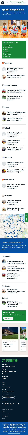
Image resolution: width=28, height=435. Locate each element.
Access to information (7, 409)
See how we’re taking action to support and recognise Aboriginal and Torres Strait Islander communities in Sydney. (14, 431)
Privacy (3, 411)
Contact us (5, 376)
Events (3, 384)
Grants (4, 374)
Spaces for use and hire (9, 371)
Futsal (6, 49)
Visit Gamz (7, 318)
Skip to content (4, 1)
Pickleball (7, 53)
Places (4, 369)
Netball (6, 51)
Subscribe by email (8, 397)
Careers (4, 389)
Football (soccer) (9, 47)
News (3, 382)
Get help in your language (8, 392)
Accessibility (5, 416)
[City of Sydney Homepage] (2, 2)
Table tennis (8, 54)
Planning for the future (8, 367)
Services (4, 364)
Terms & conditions (6, 414)
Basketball (7, 46)
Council (4, 378)
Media (3, 418)
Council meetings (6, 387)
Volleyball (7, 56)
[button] (26, 217)
